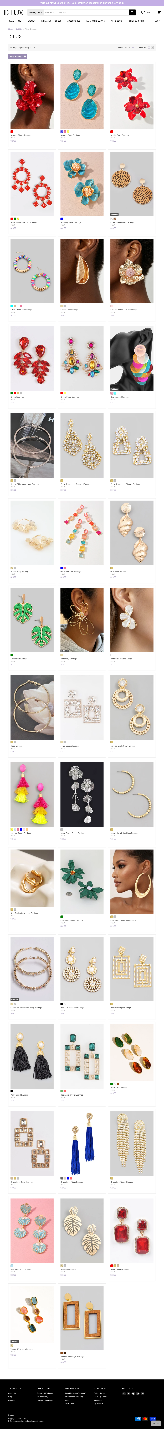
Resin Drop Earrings (118, 1087)
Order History (99, 1393)
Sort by (13, 47)
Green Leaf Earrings (19, 659)
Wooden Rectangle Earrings (72, 1356)
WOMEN (32, 21)
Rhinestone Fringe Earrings (71, 1182)
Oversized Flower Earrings (71, 920)
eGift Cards (70, 1404)
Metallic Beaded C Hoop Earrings (124, 833)
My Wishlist (98, 1404)
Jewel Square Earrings (69, 746)
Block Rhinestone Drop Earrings (24, 222)
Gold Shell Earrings (118, 571)
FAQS (67, 1400)
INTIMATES (46, 21)
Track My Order (100, 1397)
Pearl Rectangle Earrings (120, 1007)
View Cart (98, 1400)
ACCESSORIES (74, 21)
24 (126, 48)
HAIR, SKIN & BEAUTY (96, 21)
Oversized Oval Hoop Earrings (123, 920)
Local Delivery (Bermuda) (75, 1393)
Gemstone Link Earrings (70, 571)
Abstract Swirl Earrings (70, 135)
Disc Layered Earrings (119, 397)
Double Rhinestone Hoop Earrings (25, 484)
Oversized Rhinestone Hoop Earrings (26, 1007)
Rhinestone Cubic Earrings (22, 1182)
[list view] (152, 47)
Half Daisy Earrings (68, 659)
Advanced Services (36, 1421)
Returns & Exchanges (45, 1393)
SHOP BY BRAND (136, 21)
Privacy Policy (42, 1397)
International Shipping (74, 1397)
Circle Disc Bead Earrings (21, 310)
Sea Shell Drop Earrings (21, 1269)
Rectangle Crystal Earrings (71, 1095)
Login (157, 21)
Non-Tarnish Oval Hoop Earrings (24, 913)
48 (133, 48)
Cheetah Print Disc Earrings (122, 222)
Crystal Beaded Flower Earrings (123, 310)
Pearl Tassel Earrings (19, 1095)
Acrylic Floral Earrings (119, 135)
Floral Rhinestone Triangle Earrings (125, 484)
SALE (11, 21)
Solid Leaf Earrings (68, 1269)
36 (129, 48)
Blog (10, 1397)
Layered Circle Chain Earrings (123, 746)
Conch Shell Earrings (69, 310)
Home (10, 29)
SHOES (58, 21)
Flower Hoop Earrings (20, 571)
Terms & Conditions (45, 1400)
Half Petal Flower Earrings (121, 659)
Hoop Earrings (17, 746)
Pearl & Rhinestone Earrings (72, 1007)
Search (11, 1415)
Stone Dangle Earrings (119, 1269)
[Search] (132, 12)
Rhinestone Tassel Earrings (121, 1182)
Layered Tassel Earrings (21, 833)
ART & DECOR (117, 21)
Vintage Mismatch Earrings (22, 1349)
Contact (11, 1400)
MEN (20, 21)
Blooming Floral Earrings (70, 222)
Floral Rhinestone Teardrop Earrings (75, 484)
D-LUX (19, 29)
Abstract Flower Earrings (21, 135)
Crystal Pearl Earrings (69, 397)
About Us (12, 1393)
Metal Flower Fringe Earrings (72, 833)
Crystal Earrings (17, 397)
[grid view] (149, 47)
